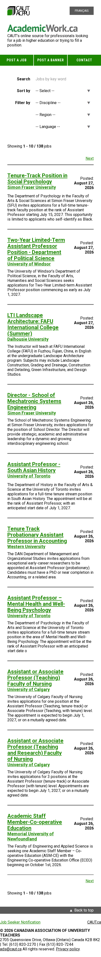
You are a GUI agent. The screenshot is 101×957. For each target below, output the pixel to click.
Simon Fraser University (31, 187)
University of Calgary (28, 689)
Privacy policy (68, 949)
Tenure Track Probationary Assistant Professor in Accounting (37, 535)
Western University (26, 546)
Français (81, 10)
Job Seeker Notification (20, 922)
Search (23, 79)
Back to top (84, 910)
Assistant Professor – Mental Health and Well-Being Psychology (36, 604)
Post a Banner (50, 60)
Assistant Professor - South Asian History (33, 467)
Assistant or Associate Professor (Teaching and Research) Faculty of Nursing (35, 750)
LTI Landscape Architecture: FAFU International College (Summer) (33, 324)
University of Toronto (28, 475)
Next (90, 158)
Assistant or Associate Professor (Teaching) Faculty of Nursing (35, 678)
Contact (84, 60)
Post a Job (17, 60)
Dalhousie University (28, 339)
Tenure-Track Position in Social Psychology (37, 178)
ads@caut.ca (11, 949)
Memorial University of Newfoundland (30, 836)
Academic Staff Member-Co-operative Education (34, 822)
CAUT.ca (94, 922)
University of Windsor (29, 263)
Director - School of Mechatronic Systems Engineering (34, 401)
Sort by (23, 90)
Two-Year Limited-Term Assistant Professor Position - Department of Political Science (36, 249)
